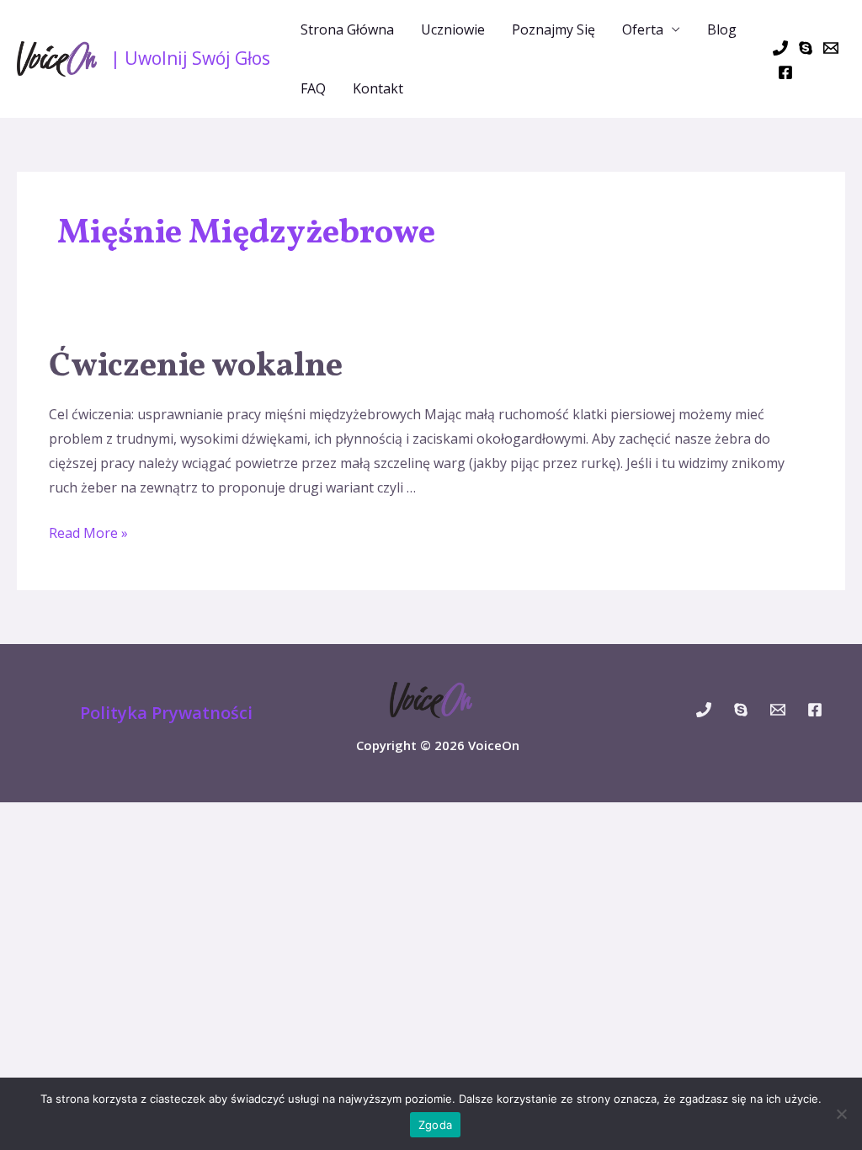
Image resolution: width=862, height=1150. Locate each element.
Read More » (88, 533)
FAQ (313, 88)
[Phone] (780, 48)
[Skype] (805, 48)
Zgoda (435, 1124)
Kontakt (378, 88)
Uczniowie (453, 29)
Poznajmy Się (553, 29)
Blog (722, 29)
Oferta (642, 29)
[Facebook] (785, 72)
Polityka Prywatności (166, 712)
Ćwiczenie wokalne (196, 367)
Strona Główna (347, 29)
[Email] (830, 48)
